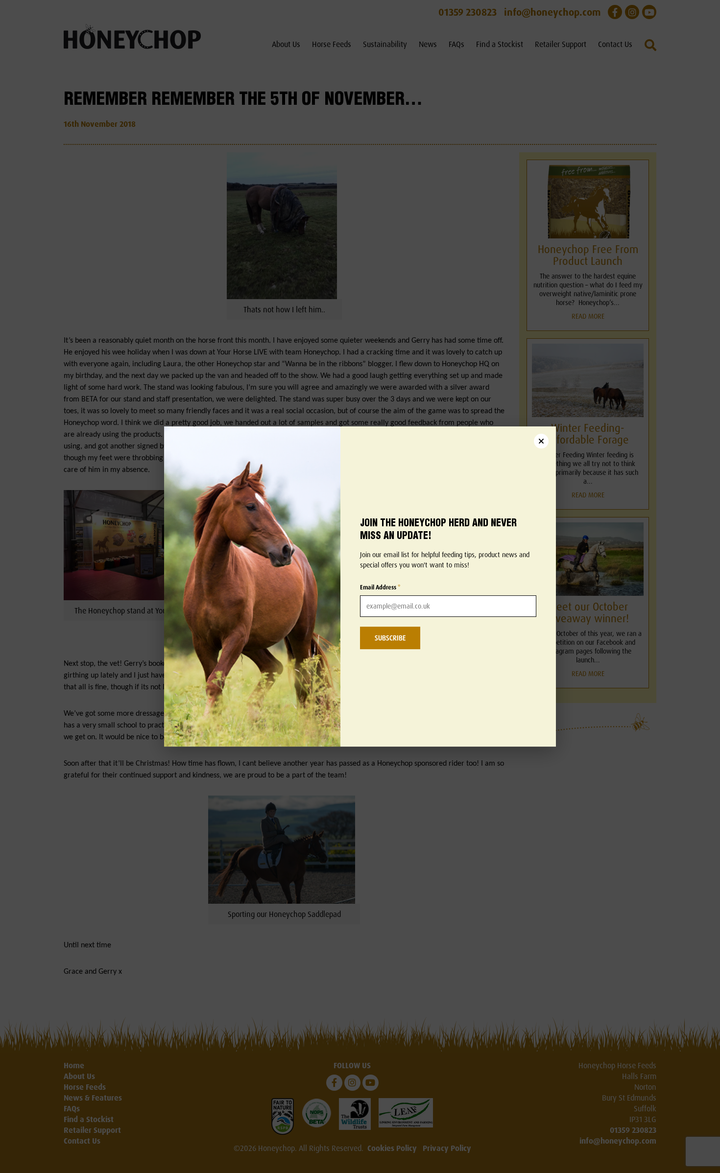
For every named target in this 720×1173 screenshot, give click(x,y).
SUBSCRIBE (390, 637)
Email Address (380, 587)
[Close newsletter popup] (541, 441)
